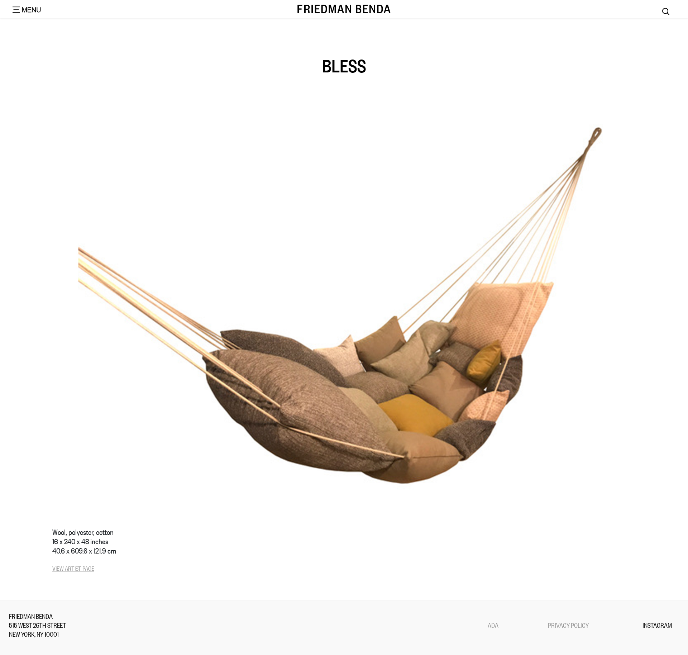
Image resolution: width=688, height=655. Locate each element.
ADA (493, 625)
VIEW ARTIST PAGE (73, 568)
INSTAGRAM (657, 625)
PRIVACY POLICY (568, 625)
